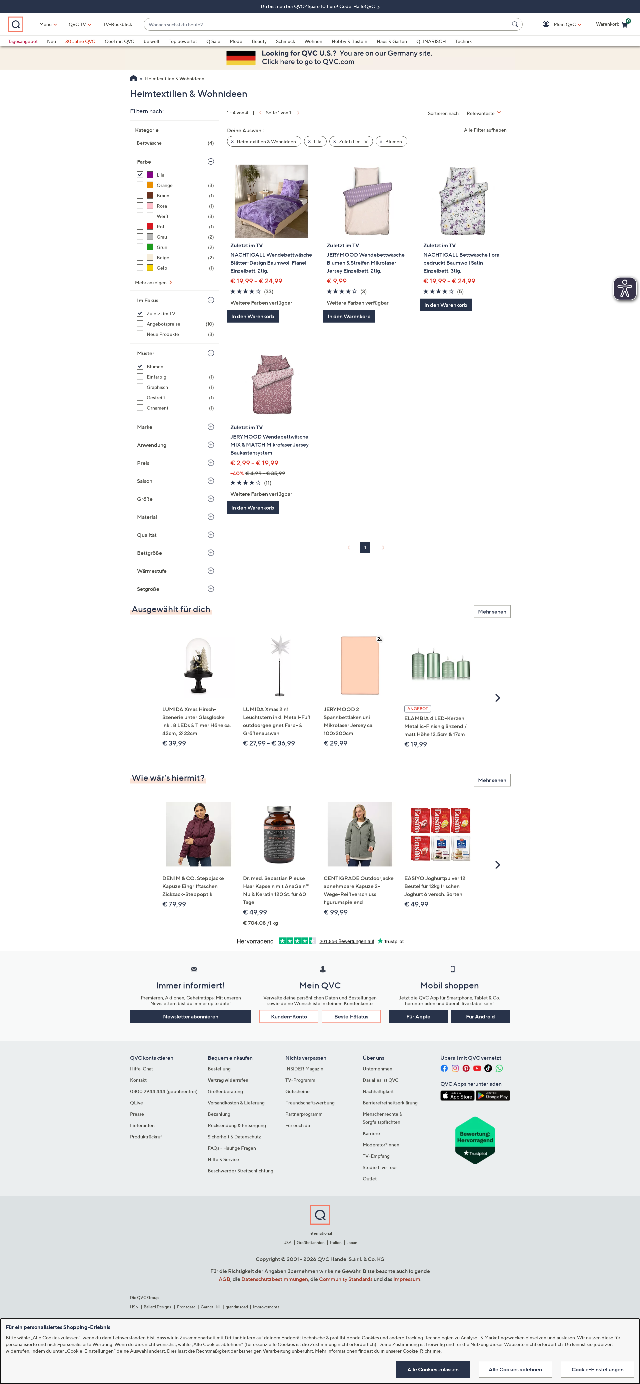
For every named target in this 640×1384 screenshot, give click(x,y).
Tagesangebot (23, 41)
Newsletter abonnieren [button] (190, 1016)
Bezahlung (219, 1114)
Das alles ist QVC (381, 1080)
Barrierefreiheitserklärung (390, 1102)
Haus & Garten (392, 41)
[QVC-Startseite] (133, 79)
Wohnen (313, 41)
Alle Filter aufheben (485, 130)
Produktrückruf (146, 1136)
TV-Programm (300, 1080)
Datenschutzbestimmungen (274, 1279)
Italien (336, 1242)
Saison (144, 481)
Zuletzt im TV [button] (353, 141)
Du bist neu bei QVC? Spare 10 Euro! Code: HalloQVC (318, 6)
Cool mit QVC (119, 41)
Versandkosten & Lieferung (236, 1102)
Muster (145, 353)
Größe (145, 499)
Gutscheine (297, 1091)
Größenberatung (225, 1091)
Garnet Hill (210, 1306)
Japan (352, 1242)
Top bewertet (183, 41)
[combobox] (326, 24)
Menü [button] (45, 24)
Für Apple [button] (418, 1016)
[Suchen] (516, 24)
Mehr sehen (492, 611)
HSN (134, 1306)
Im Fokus (147, 300)
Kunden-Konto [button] (289, 1016)
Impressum (406, 1279)
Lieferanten (142, 1125)
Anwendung (151, 445)
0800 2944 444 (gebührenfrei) (164, 1091)
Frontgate (186, 1306)
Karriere (371, 1133)
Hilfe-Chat (141, 1068)
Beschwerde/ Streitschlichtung (240, 1170)
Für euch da (297, 1125)
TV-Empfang (376, 1156)
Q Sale (213, 41)
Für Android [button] (480, 1016)
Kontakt (138, 1080)
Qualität (147, 535)
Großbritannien (311, 1242)
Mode (236, 41)
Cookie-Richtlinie (422, 1351)
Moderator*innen (381, 1144)
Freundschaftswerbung (310, 1102)
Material (147, 517)
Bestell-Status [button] (351, 1016)
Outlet (370, 1178)
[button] (555, 24)
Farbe (144, 161)
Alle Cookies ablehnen (515, 1369)
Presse (137, 1114)
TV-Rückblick (117, 24)
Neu (51, 41)
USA (287, 1242)
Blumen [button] (393, 141)
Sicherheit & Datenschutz (234, 1136)
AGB (224, 1279)
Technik (463, 41)
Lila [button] (317, 141)
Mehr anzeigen (151, 282)
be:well (151, 41)
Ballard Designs (158, 1306)
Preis (143, 463)
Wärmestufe (152, 571)
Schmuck (285, 41)
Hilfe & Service (223, 1159)
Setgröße (148, 589)
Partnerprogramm (304, 1114)
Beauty (259, 41)
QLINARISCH (431, 41)
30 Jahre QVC (80, 41)
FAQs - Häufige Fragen (232, 1148)
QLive (136, 1102)
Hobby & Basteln (349, 41)
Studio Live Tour (380, 1167)
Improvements (266, 1306)
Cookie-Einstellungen (598, 1369)
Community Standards (346, 1279)
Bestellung (219, 1068)
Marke (144, 427)
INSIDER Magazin (304, 1068)
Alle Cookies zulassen (433, 1369)
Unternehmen (377, 1068)
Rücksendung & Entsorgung (237, 1125)
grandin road (237, 1306)
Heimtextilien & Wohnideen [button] (266, 141)
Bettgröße (149, 553)
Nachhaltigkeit (378, 1091)
